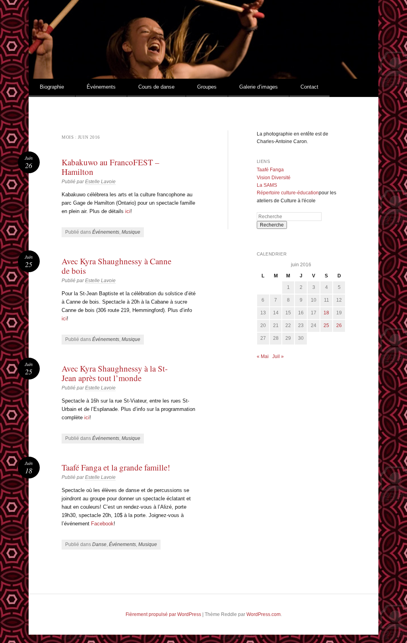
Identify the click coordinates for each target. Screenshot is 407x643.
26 (339, 325)
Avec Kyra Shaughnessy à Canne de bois (116, 266)
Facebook (102, 524)
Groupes (207, 87)
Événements (101, 87)
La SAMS (267, 185)
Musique (131, 232)
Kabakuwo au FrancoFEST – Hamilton (110, 167)
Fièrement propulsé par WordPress (163, 614)
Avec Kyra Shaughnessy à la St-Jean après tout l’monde (115, 373)
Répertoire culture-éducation (288, 193)
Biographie (52, 87)
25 (326, 325)
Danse (99, 544)
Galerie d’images (258, 87)
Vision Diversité (274, 177)
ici (127, 211)
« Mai (263, 356)
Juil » (278, 356)
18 (326, 313)
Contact (309, 87)
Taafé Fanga (270, 169)
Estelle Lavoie (100, 181)
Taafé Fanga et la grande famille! (116, 467)
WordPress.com (263, 614)
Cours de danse (156, 87)
